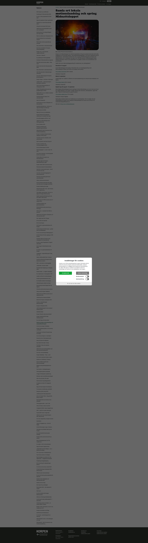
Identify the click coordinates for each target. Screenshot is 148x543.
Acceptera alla (65, 273)
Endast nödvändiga (82, 273)
